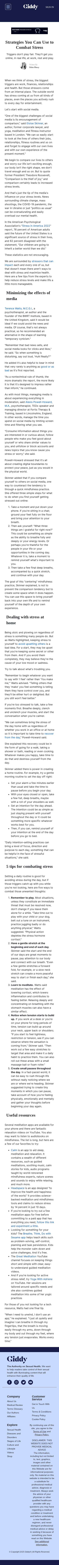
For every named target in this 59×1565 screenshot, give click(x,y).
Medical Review (15, 1405)
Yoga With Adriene (41, 1279)
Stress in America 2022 (36, 225)
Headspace (17, 1188)
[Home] (30, 7)
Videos (10, 1452)
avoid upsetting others (31, 643)
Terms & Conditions (41, 1411)
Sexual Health (14, 1429)
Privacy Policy (39, 1415)
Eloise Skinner (35, 123)
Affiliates (11, 1416)
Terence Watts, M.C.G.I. (18, 308)
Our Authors (13, 1412)
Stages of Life (14, 1441)
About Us (11, 1401)
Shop (9, 1456)
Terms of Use (39, 1431)
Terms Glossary (15, 1409)
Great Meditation (26, 1256)
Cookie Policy (38, 1419)
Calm (14, 1150)
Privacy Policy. (42, 1434)
